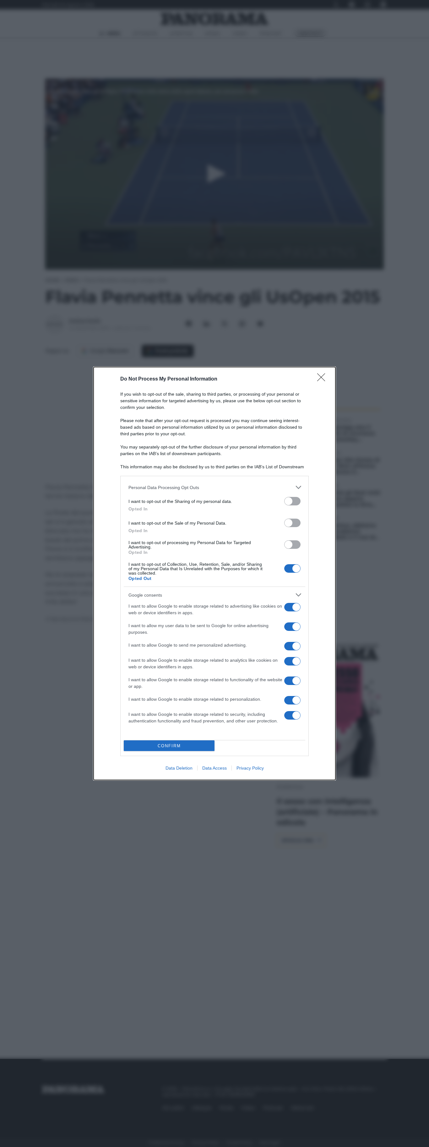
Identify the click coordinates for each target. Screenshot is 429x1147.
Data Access (214, 768)
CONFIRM (169, 745)
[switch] (292, 501)
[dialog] (214, 573)
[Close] (323, 379)
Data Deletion (179, 768)
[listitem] (214, 487)
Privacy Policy (250, 768)
